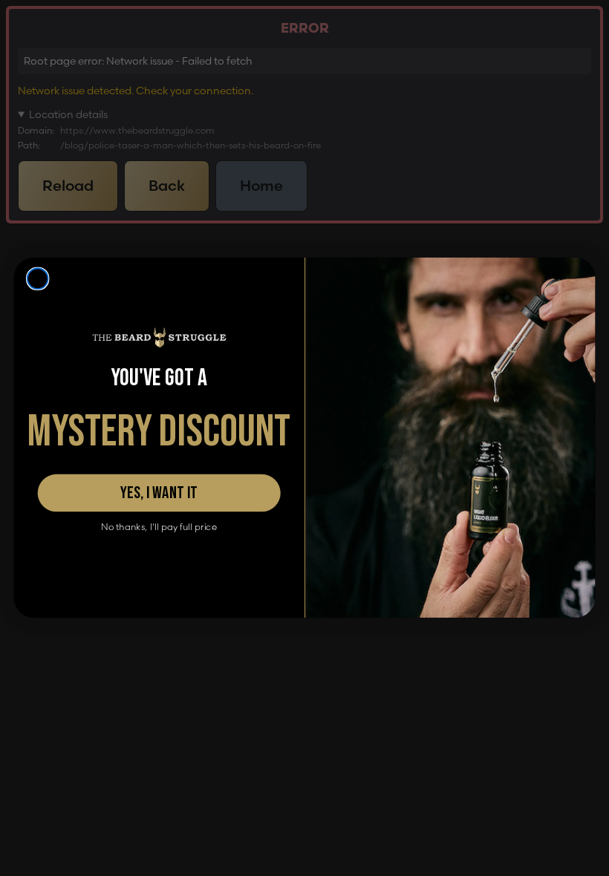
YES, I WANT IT (159, 494)
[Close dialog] (37, 279)
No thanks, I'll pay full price (159, 528)
